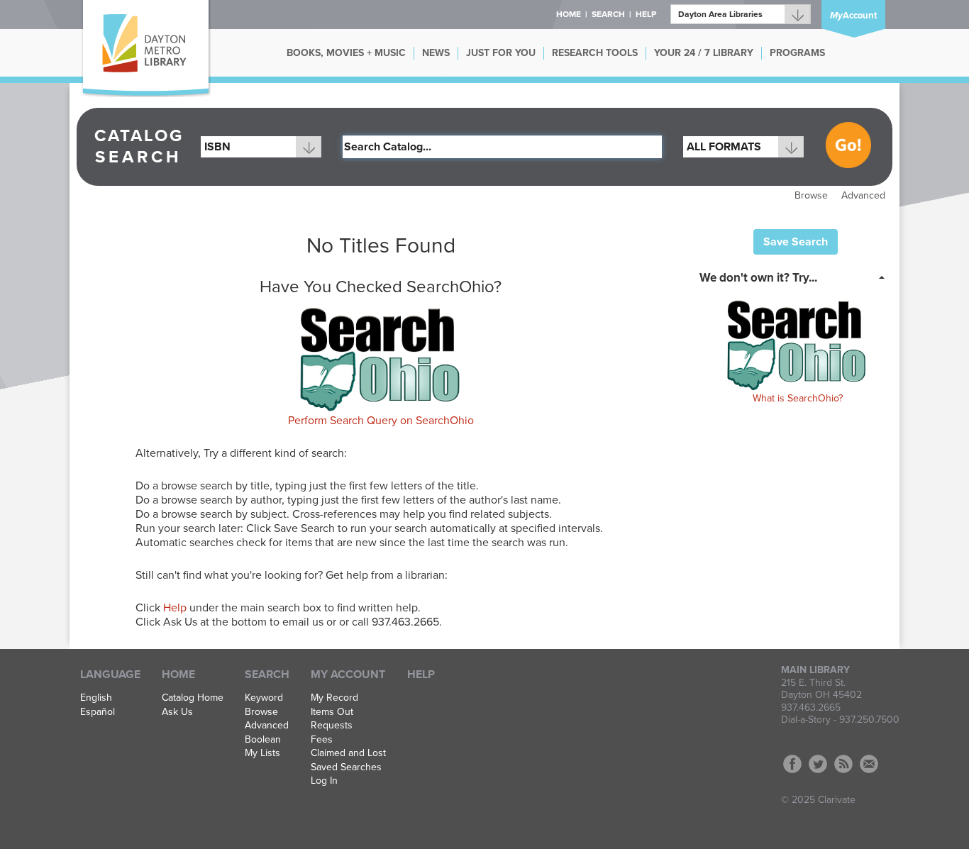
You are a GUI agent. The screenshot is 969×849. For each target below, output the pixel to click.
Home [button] (568, 14)
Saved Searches (346, 767)
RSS (843, 764)
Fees (322, 739)
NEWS (436, 53)
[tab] (796, 276)
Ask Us (177, 712)
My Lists (262, 753)
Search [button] (608, 14)
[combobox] (261, 146)
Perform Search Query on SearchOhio (381, 421)
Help (175, 608)
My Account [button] (348, 674)
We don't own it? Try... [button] (758, 277)
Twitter (818, 764)
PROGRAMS (797, 53)
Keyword (264, 698)
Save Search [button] (795, 242)
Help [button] (646, 14)
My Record (334, 698)
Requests (332, 725)
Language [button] (110, 674)
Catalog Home (192, 698)
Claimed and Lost (348, 753)
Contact (869, 764)
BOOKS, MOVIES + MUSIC (346, 53)
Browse (811, 195)
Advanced (863, 195)
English (96, 698)
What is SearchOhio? (798, 398)
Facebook (792, 764)
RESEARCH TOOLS (595, 53)
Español (97, 712)
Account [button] (853, 15)
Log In (324, 781)
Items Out (332, 712)
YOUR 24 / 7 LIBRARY (703, 53)
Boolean (263, 739)
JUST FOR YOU (501, 53)
